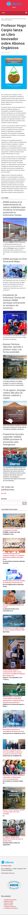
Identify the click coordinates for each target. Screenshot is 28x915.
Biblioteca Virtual (8, 901)
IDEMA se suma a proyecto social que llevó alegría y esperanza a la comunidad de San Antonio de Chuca (14, 729)
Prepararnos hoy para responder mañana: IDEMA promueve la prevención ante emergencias (13, 439)
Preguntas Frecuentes (10, 906)
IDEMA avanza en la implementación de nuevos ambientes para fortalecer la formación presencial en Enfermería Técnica (14, 208)
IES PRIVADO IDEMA (6, 865)
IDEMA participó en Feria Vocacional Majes (15, 260)
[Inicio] (14, 3)
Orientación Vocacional (10, 899)
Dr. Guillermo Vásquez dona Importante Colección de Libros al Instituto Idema (13, 839)
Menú (3, 12)
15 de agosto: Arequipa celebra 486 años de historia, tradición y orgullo (14, 394)
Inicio (2, 18)
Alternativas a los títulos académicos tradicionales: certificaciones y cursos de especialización (14, 777)
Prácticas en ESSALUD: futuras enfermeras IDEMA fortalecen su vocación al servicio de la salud (12, 752)
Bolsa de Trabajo (8, 903)
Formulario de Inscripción (11, 908)
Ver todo (3, 493)
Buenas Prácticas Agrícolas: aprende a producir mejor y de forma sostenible (13, 348)
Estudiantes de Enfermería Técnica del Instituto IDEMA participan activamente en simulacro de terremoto (14, 301)
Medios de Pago (8, 904)
